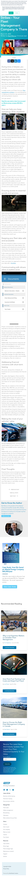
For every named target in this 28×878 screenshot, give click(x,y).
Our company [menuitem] (6, 829)
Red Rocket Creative (13, 873)
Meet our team (6, 516)
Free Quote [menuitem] (6, 837)
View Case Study (10, 587)
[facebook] (9, 61)
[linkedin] (15, 61)
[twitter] (12, 61)
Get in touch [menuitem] (6, 826)
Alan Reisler (7, 729)
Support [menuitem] (5, 853)
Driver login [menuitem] (6, 846)
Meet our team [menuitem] (6, 832)
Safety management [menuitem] (8, 810)
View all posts (14, 493)
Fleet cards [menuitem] (6, 807)
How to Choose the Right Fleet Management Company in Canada (14, 724)
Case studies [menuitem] (6, 843)
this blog (13, 263)
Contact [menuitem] (5, 824)
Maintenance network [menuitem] (8, 851)
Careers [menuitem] (5, 834)
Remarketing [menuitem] (6, 812)
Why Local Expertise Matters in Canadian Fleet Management (13, 637)
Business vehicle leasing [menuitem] (9, 796)
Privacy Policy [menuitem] (6, 868)
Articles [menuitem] (5, 856)
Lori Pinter (6, 684)
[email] (19, 61)
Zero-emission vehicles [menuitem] (8, 801)
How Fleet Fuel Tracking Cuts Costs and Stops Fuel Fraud (14, 680)
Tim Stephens (7, 642)
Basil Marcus (12, 36)
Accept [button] (11, 12)
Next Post (13, 496)
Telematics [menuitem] (5, 815)
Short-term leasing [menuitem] (7, 798)
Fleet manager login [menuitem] (8, 848)
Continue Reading (9, 647)
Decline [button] (16, 12)
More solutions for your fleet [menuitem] (10, 817)
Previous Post (15, 489)
